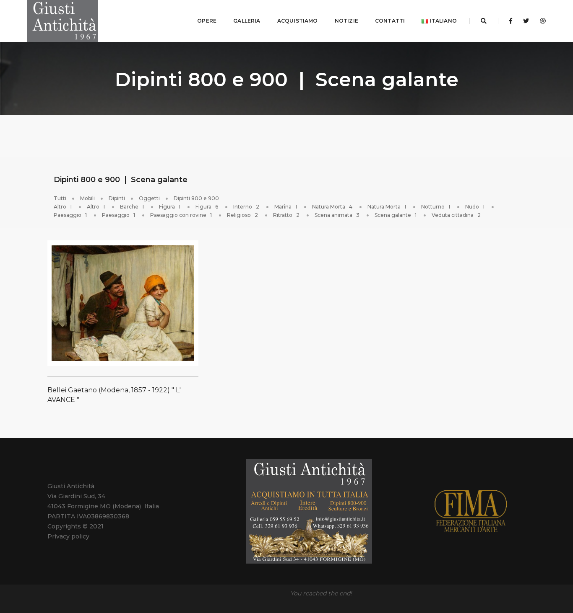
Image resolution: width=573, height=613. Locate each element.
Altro (63, 206)
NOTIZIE (346, 21)
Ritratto (286, 215)
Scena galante (396, 215)
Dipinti (117, 198)
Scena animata (337, 215)
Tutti (60, 198)
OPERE (206, 21)
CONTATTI (390, 21)
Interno (246, 206)
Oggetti (149, 198)
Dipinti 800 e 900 (196, 198)
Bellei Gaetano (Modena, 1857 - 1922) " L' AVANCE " (114, 395)
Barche (132, 206)
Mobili (87, 198)
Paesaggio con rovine (181, 215)
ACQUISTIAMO (297, 21)
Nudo (474, 206)
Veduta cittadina (456, 215)
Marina (285, 206)
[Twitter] (526, 21)
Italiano (442, 21)
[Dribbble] (540, 21)
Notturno (435, 206)
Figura (169, 206)
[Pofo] (62, 21)
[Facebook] (511, 21)
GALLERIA (246, 21)
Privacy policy (68, 536)
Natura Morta (332, 206)
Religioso (242, 215)
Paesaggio (70, 215)
